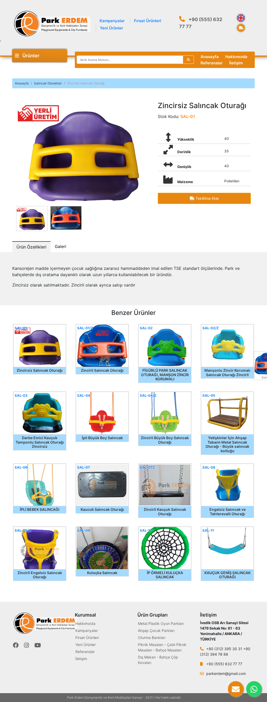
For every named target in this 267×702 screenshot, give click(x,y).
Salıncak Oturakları (48, 83)
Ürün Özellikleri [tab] (31, 247)
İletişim (236, 62)
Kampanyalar (112, 20)
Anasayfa (210, 56)
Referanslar (212, 62)
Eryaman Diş (191, 697)
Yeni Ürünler (111, 28)
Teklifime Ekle (207, 198)
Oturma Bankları (151, 637)
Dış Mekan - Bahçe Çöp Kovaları (158, 660)
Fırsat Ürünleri (147, 20)
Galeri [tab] (60, 246)
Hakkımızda (236, 56)
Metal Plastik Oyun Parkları (161, 623)
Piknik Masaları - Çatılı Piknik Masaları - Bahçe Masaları (162, 647)
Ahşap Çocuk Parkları (156, 630)
